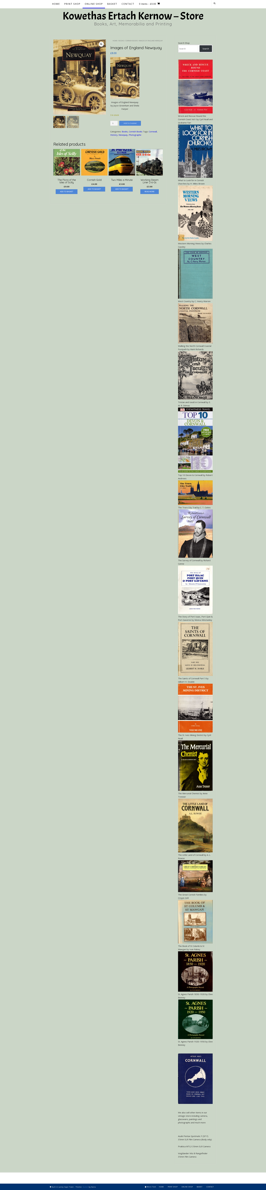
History (113, 134)
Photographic (135, 134)
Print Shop (173, 1187)
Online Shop (187, 1187)
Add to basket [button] (66, 191)
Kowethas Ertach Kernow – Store (133, 16)
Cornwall (153, 131)
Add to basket (130, 123)
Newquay (123, 134)
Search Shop (184, 43)
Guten (85, 1187)
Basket (199, 1187)
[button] (101, 44)
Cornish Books (131, 41)
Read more (149, 191)
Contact (210, 1187)
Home (115, 41)
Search (206, 48)
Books (121, 41)
